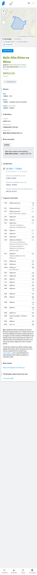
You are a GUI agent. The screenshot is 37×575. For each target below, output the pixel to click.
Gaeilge (6, 145)
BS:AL (34, 285)
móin (5, 106)
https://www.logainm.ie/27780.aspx (14, 367)
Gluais (23, 573)
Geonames (7, 378)
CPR (33, 254)
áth (4, 94)
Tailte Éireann (32, 36)
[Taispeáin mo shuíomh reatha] (3, 22)
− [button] (3, 14)
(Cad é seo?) (22, 67)
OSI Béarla (18, 39)
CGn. (33, 282)
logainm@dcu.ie (8, 353)
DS (33, 264)
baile (5, 100)
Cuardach (5, 573)
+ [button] (3, 11)
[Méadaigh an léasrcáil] (3, 18)
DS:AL (34, 313)
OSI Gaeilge (7, 39)
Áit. (33, 324)
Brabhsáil (14, 573)
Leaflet (18, 36)
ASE (33, 276)
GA (29, 3)
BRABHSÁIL (9, 44)
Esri (27, 36)
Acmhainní (32, 573)
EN (33, 3)
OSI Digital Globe (9, 41)
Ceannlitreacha (11, 82)
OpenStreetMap (22, 41)
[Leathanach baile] (3, 3)
